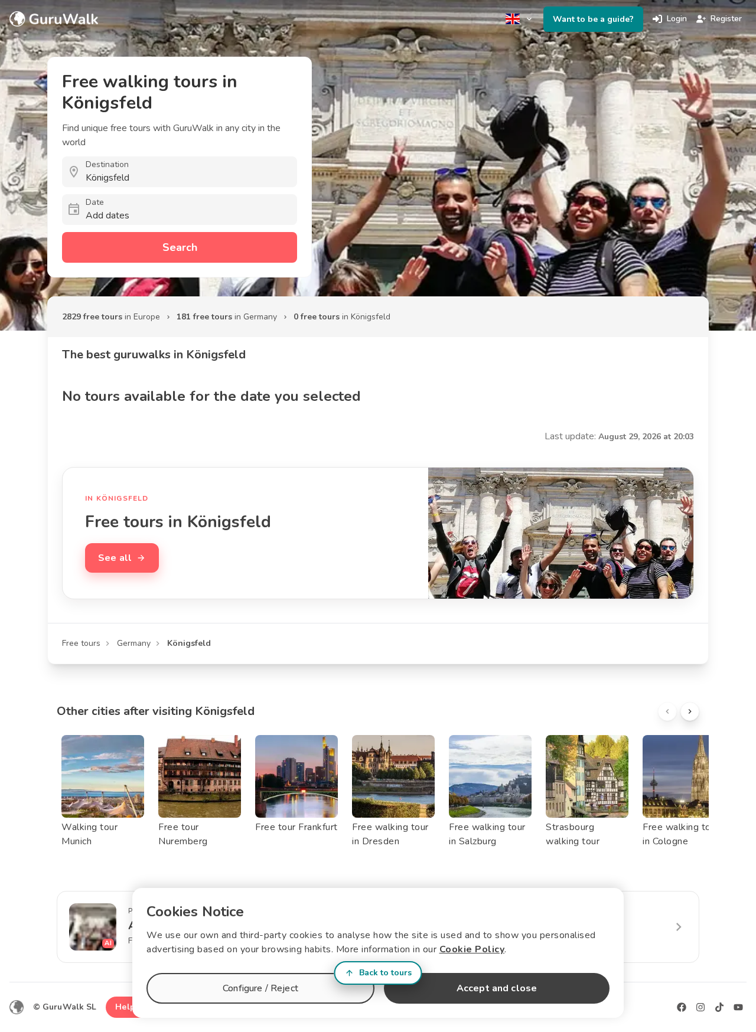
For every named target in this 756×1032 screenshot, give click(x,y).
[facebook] (681, 1007)
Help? (127, 1007)
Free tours (81, 643)
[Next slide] (689, 711)
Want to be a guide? (593, 19)
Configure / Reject (260, 988)
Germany (134, 643)
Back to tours (385, 972)
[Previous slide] (667, 711)
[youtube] (738, 1007)
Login (677, 18)
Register (726, 18)
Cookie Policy (472, 949)
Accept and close (497, 988)
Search (179, 247)
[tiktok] (719, 1007)
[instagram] (700, 1007)
